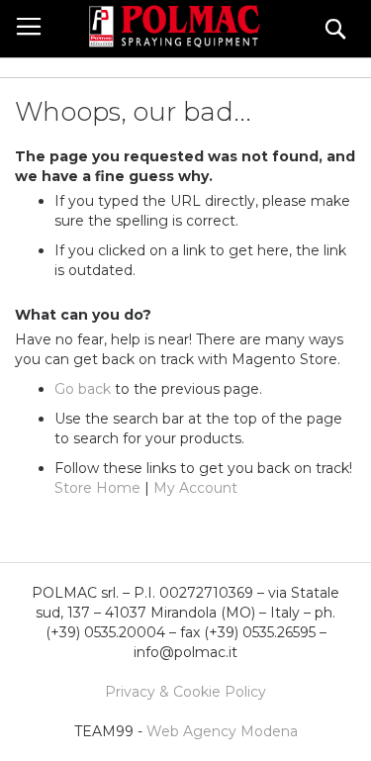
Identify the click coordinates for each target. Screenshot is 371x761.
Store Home (97, 488)
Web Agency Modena (222, 731)
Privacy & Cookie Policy (185, 692)
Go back (82, 389)
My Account (195, 488)
